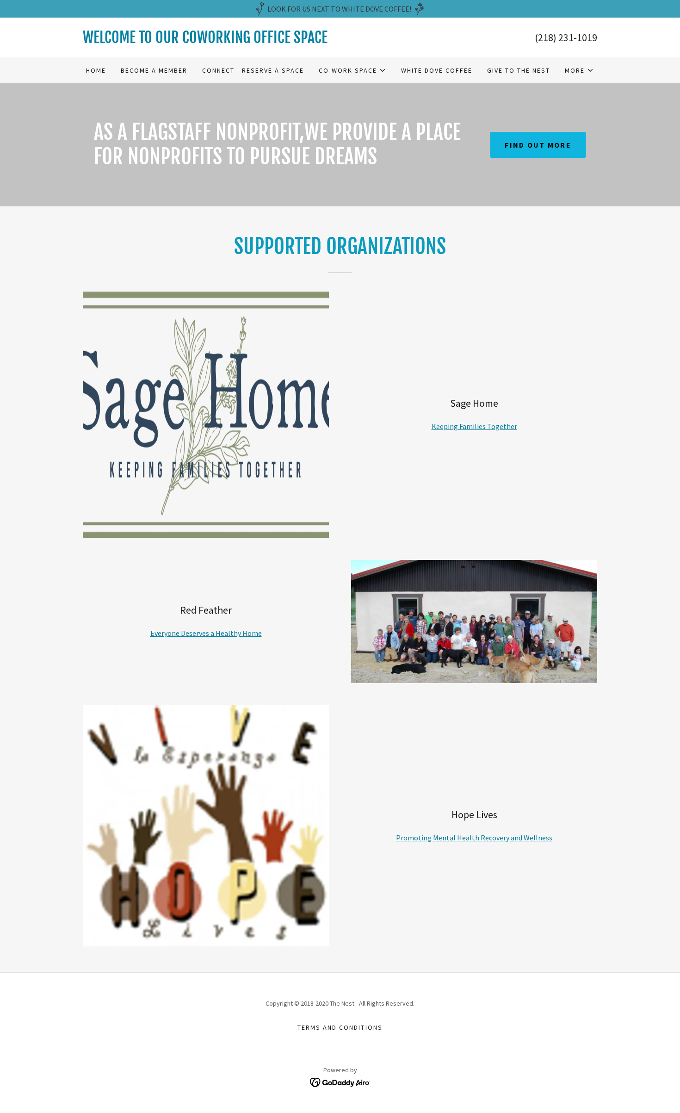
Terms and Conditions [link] (339, 1027)
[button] (352, 70)
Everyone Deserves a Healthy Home (206, 633)
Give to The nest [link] (518, 70)
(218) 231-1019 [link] (566, 37)
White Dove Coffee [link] (436, 70)
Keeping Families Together (474, 426)
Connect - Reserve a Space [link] (253, 70)
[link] (211, 40)
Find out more (538, 144)
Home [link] (96, 70)
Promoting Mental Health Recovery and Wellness (474, 837)
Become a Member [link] (154, 70)
